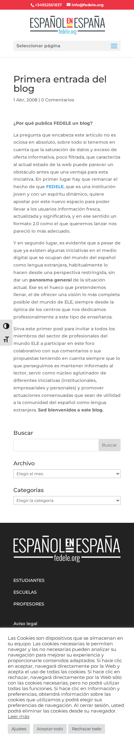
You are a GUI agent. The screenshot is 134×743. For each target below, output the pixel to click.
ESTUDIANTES (29, 580)
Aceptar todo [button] (50, 728)
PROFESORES (28, 604)
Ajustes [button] (19, 728)
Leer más (18, 716)
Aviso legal (25, 623)
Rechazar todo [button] (86, 728)
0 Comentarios (57, 100)
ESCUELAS (25, 592)
